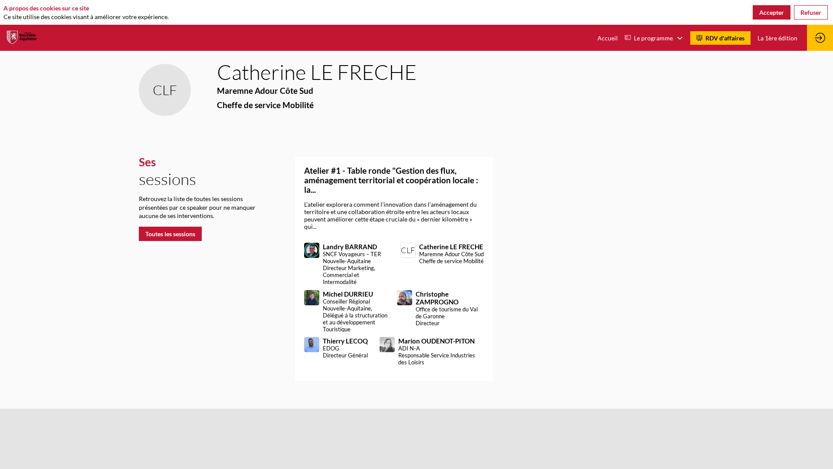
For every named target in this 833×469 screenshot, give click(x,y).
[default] (777, 38)
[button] (720, 38)
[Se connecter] (820, 38)
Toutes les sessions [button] (170, 234)
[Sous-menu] (679, 38)
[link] (607, 38)
